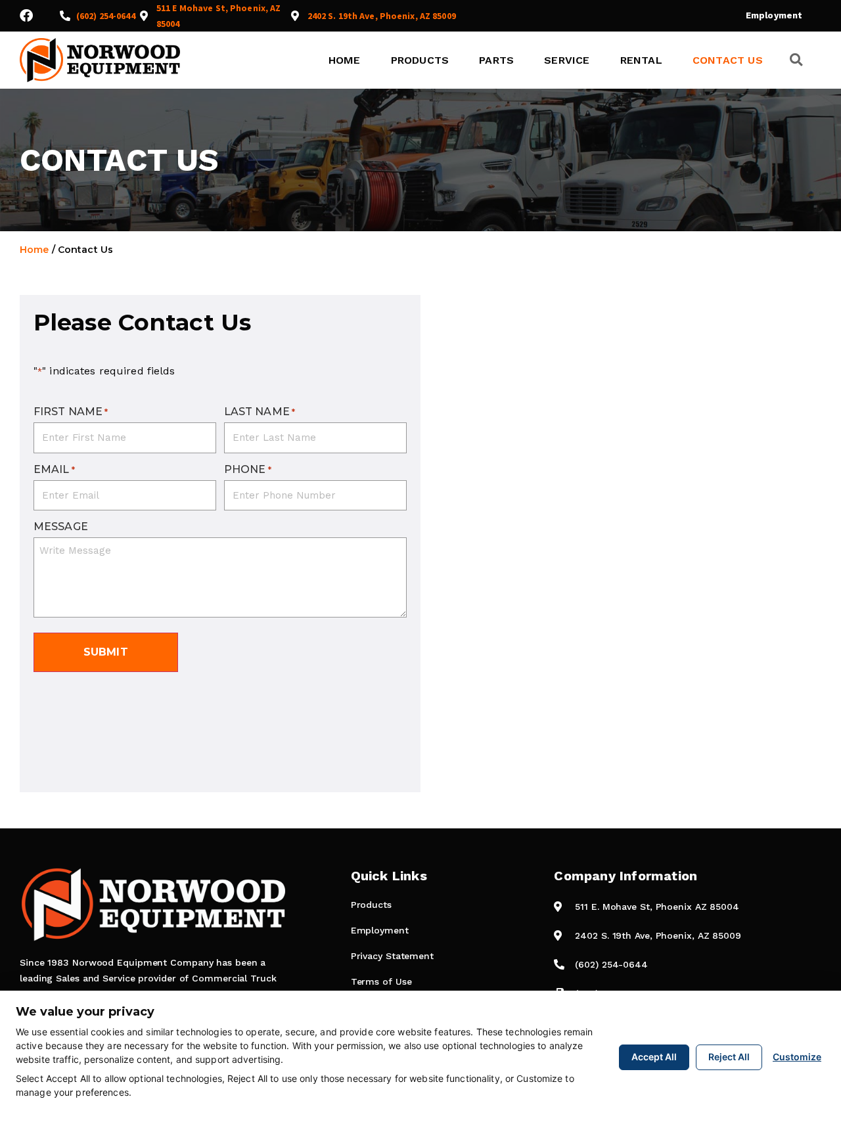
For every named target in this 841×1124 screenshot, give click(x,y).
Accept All (654, 1056)
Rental (641, 60)
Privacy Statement (392, 956)
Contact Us (728, 60)
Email (54, 469)
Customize (797, 1056)
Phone (247, 469)
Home (345, 60)
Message (61, 527)
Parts (496, 60)
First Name (71, 412)
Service (566, 60)
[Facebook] (26, 15)
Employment (774, 15)
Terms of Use (381, 981)
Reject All (729, 1056)
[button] (795, 60)
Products (420, 60)
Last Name (259, 412)
